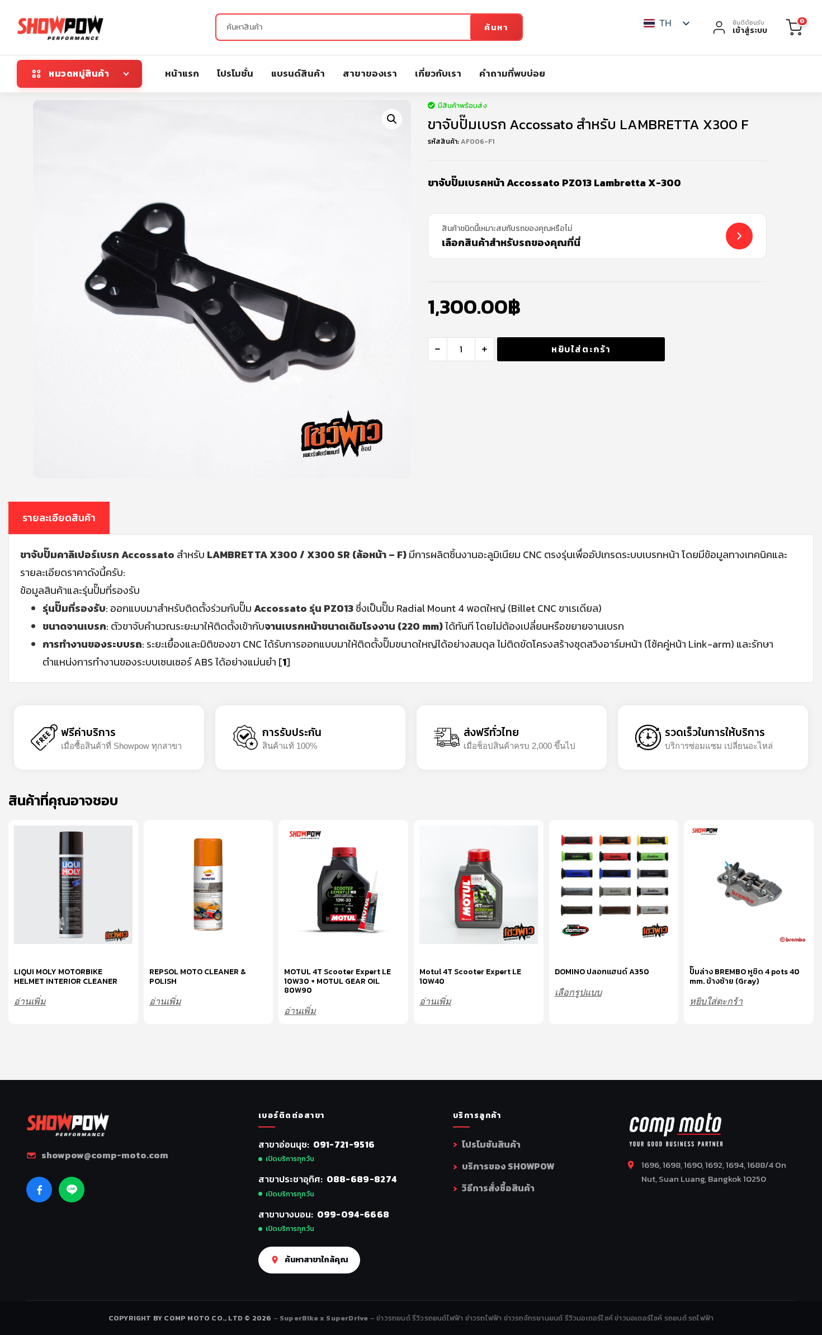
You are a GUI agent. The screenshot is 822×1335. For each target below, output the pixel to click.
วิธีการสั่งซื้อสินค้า (498, 1188)
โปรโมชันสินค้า (491, 1144)
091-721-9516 (344, 1144)
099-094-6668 (353, 1214)
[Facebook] (39, 1189)
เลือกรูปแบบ (578, 992)
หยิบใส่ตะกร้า (581, 349)
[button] (392, 119)
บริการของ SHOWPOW (508, 1166)
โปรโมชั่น (235, 73)
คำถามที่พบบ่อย (512, 73)
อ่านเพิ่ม (30, 1001)
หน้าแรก (182, 73)
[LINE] (71, 1189)
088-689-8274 (362, 1179)
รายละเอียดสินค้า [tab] (59, 517)
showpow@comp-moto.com (104, 1155)
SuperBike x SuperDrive (325, 1318)
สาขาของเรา (370, 73)
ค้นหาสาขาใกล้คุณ (316, 1259)
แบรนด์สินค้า (298, 73)
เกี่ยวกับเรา (438, 73)
